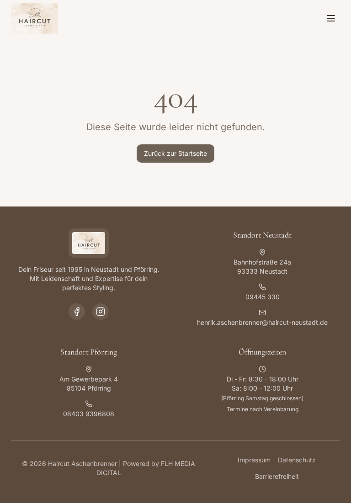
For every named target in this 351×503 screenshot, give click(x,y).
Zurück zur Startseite (175, 153)
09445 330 (262, 297)
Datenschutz (297, 460)
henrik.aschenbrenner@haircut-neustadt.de (262, 322)
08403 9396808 (88, 414)
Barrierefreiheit (277, 476)
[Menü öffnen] (331, 18)
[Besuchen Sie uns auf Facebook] (77, 311)
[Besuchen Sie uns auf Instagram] (100, 311)
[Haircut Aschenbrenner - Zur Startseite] (34, 18)
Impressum (254, 460)
